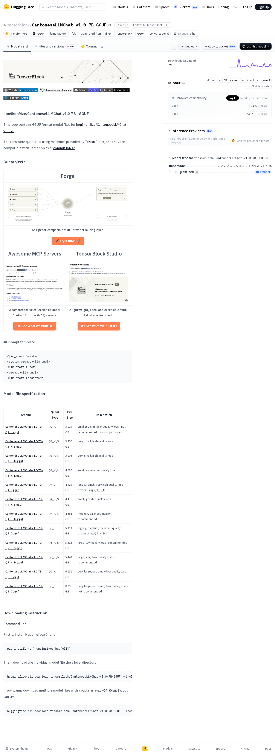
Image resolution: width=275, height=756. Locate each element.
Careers (121, 748)
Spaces (164, 7)
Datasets (143, 7)
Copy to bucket (221, 46)
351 (167, 25)
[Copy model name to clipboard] (109, 24)
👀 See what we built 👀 (35, 326)
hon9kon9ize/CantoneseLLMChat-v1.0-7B (244, 166)
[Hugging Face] (145, 748)
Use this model (256, 46)
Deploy (189, 46)
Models (123, 7)
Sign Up (263, 7)
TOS (49, 748)
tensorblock (18, 25)
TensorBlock (94, 141)
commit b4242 (64, 147)
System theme (19, 748)
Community (94, 46)
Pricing (223, 7)
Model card (19, 46)
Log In (247, 7)
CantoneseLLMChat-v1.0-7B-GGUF (69, 24)
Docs (210, 7)
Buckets (188, 7)
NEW (209, 131)
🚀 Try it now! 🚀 (67, 241)
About (96, 748)
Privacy (72, 748)
